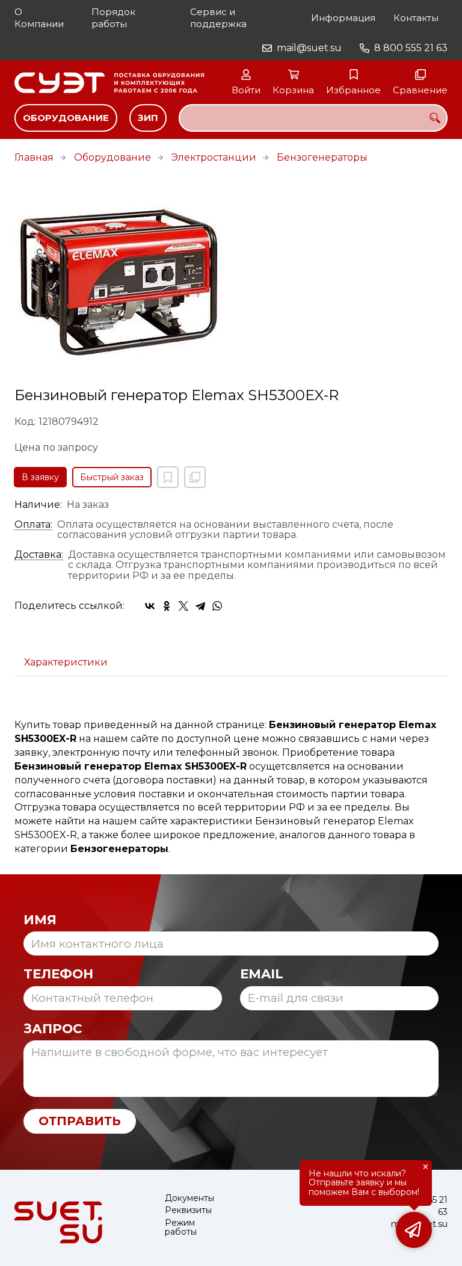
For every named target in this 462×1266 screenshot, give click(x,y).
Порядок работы (113, 17)
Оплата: (33, 524)
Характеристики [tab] (66, 662)
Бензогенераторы (322, 157)
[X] (183, 606)
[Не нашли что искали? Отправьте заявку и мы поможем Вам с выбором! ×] (414, 1230)
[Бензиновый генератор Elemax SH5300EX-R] (231, 282)
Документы (189, 1198)
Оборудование (66, 117)
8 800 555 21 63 (411, 48)
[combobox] (313, 118)
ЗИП (148, 117)
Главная (34, 157)
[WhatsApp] (217, 606)
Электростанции (213, 157)
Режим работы (181, 1227)
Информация (343, 17)
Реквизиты (188, 1210)
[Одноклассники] (166, 606)
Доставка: (38, 554)
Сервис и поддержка (218, 17)
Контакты (416, 17)
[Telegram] (200, 606)
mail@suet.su (309, 48)
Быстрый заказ (112, 477)
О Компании (39, 17)
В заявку (40, 477)
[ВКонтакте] (150, 606)
